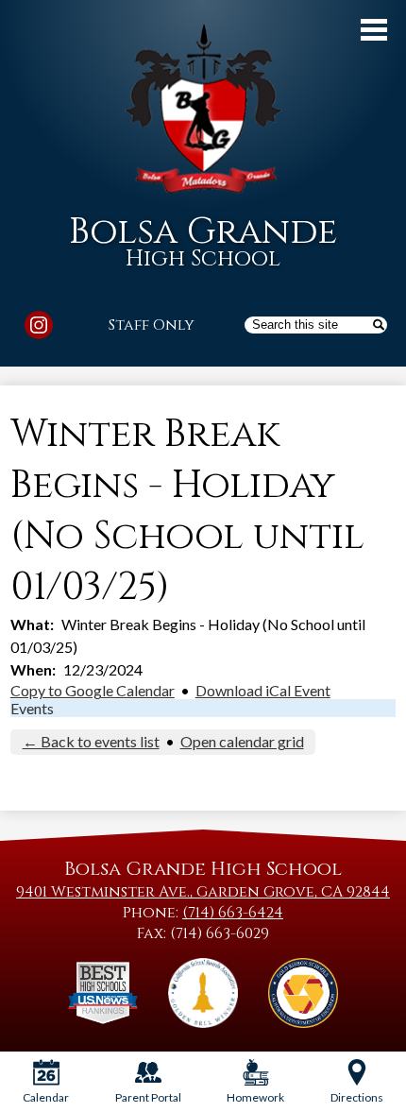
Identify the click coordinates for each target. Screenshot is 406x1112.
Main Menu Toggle (374, 30)
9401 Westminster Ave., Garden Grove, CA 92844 (203, 891)
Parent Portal (148, 1097)
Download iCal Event (262, 690)
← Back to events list (91, 741)
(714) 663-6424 (232, 912)
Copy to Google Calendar (92, 690)
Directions (356, 1097)
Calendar (46, 1097)
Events (32, 708)
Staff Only (152, 325)
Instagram (39, 325)
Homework (255, 1097)
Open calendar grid (242, 741)
